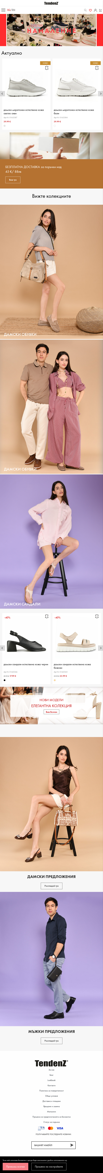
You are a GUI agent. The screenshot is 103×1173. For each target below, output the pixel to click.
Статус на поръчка (51, 1122)
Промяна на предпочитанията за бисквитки (51, 1116)
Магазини (51, 1111)
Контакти (52, 1085)
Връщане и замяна (51, 1106)
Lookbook (51, 1080)
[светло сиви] (4, 125)
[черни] (4, 680)
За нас (51, 1069)
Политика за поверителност (51, 1090)
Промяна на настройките (49, 1166)
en (13, 9)
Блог (51, 1075)
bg (9, 9)
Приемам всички (15, 1166)
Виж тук (13, 179)
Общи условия (51, 1095)
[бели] (55, 125)
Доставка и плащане (52, 1101)
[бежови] (55, 680)
